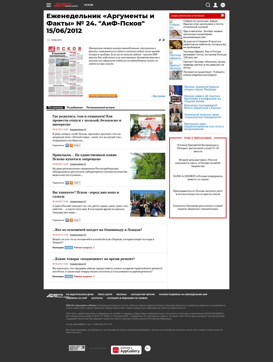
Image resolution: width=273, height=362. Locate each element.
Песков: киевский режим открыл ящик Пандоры (201, 88)
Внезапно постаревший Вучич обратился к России (202, 106)
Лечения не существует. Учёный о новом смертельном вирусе (204, 73)
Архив (69, 247)
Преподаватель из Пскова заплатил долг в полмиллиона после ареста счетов (198, 192)
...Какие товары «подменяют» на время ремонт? (94, 258)
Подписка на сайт (76, 298)
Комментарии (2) (78, 201)
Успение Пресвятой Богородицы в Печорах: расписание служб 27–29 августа (198, 148)
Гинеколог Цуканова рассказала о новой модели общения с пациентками (198, 207)
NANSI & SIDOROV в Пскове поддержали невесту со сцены (198, 177)
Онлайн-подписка (103, 96)
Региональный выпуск (101, 107)
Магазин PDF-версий (143, 294)
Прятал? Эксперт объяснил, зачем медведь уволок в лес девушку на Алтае (204, 64)
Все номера (159, 96)
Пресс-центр (105, 294)
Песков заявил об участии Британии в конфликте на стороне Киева (202, 98)
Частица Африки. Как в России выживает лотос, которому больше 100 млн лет (204, 54)
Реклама (121, 294)
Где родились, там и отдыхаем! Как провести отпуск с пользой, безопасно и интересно (87, 120)
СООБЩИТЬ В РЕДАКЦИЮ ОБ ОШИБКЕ (127, 298)
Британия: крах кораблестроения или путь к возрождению (204, 126)
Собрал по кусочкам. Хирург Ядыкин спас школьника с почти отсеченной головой (203, 23)
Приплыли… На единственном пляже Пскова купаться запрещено (85, 157)
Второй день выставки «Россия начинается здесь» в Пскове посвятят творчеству (198, 163)
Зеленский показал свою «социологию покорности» (203, 115)
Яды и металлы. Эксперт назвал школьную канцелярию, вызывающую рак (202, 34)
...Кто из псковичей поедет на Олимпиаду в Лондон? (97, 229)
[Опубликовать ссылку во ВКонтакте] (67, 145)
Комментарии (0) (78, 129)
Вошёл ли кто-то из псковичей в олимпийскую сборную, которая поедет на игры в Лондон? (103, 241)
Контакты (97, 298)
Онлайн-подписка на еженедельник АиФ (183, 294)
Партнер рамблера (98, 348)
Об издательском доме (80, 294)
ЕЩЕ (76, 145)
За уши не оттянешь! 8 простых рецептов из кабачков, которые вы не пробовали (204, 44)
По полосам (55, 107)
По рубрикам (75, 107)
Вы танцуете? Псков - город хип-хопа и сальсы (86, 194)
